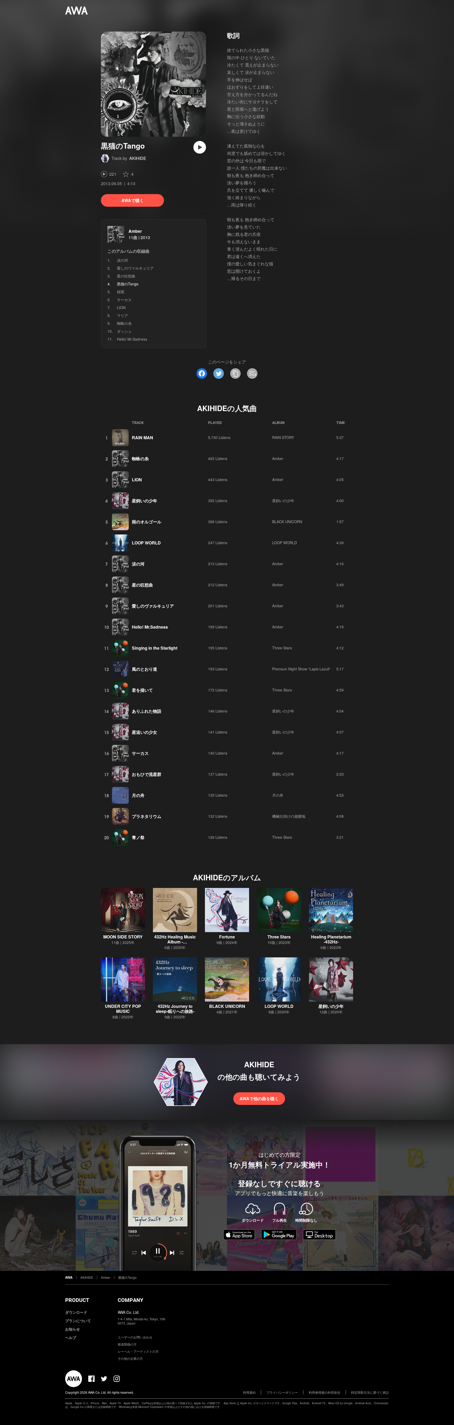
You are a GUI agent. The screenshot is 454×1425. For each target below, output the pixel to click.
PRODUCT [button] (77, 1300)
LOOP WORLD (146, 543)
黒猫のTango (127, 1277)
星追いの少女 (144, 732)
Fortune (227, 937)
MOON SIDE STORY (123, 937)
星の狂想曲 (126, 276)
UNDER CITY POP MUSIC (123, 1008)
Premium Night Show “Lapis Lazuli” (301, 668)
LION (121, 307)
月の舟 (138, 795)
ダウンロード (76, 1312)
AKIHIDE (137, 158)
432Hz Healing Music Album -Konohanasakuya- (175, 942)
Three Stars (282, 647)
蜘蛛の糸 (124, 323)
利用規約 (249, 1392)
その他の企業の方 (130, 1358)
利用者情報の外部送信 (324, 1392)
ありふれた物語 (146, 711)
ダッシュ (124, 331)
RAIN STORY (283, 437)
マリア (122, 315)
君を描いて (142, 690)
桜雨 (120, 291)
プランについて (78, 1320)
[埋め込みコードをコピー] (252, 373)
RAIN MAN (142, 437)
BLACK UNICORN (287, 521)
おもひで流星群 (146, 774)
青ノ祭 (138, 837)
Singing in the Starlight (154, 648)
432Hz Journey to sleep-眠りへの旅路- (175, 1008)
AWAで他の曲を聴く (259, 1098)
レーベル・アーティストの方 (138, 1351)
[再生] (199, 147)
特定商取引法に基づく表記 (370, 1392)
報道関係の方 (127, 1344)
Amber (135, 231)
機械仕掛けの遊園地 (288, 816)
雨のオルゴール (146, 522)
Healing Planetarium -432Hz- (331, 939)
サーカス (124, 299)
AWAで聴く (132, 200)
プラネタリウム (146, 816)
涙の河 (122, 260)
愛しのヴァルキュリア (135, 268)
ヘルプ (70, 1337)
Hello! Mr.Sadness (132, 339)
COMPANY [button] (130, 1300)
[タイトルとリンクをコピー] (235, 373)
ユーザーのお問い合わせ (135, 1337)
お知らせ (72, 1329)
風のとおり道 (144, 669)
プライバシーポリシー (282, 1392)
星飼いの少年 (144, 501)
